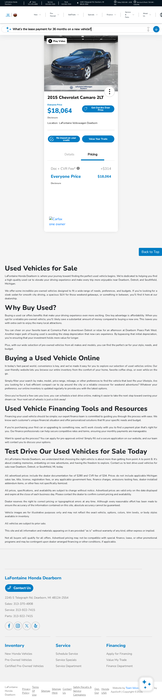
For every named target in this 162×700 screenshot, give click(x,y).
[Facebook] (9, 626)
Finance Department (119, 666)
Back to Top (150, 252)
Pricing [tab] (92, 154)
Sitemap (45, 691)
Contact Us (22, 588)
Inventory (14, 645)
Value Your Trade (98, 139)
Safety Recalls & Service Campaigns (82, 690)
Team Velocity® (134, 688)
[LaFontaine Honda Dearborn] (16, 14)
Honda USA (105, 690)
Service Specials (66, 660)
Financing (116, 645)
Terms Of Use (35, 690)
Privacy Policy (26, 690)
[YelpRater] (35, 626)
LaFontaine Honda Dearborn (11, 690)
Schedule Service (67, 654)
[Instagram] (18, 626)
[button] (57, 41)
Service (63, 645)
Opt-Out (97, 690)
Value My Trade (116, 660)
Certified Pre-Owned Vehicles (24, 666)
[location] (77, 3)
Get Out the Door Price (100, 109)
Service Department (68, 666)
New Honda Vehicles (18, 654)
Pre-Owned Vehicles (18, 660)
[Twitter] (27, 626)
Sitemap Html (56, 690)
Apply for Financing (119, 654)
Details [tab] (69, 154)
